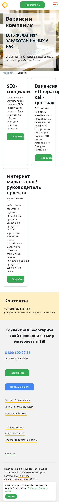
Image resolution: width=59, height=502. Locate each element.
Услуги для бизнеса (16, 413)
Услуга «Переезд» (15, 433)
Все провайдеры (14, 427)
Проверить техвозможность (21, 440)
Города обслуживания (17, 400)
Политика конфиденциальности (16, 477)
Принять (11, 496)
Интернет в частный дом (19, 406)
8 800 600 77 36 (18, 352)
